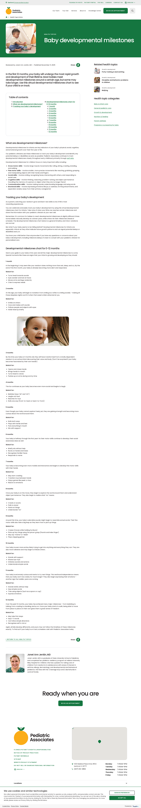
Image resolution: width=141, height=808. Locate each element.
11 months (52, 129)
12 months (53, 132)
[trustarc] (135, 806)
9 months (52, 125)
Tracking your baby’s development (27, 106)
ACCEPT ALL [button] (122, 798)
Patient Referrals (21, 756)
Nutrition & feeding (101, 117)
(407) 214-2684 (80, 769)
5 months (52, 115)
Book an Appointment (70, 703)
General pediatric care (102, 108)
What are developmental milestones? (28, 104)
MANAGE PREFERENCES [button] (122, 793)
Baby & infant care (101, 104)
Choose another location (21, 2)
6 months (52, 118)
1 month (52, 106)
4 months (52, 113)
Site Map (17, 759)
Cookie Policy (6, 806)
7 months (52, 120)
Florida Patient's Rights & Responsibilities (32, 750)
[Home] (6, 17)
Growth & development (108, 69)
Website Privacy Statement (25, 762)
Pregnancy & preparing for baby (106, 125)
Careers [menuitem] (109, 2)
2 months (52, 109)
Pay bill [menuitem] (101, 2)
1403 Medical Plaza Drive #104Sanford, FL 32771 (85, 765)
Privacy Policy (15, 806)
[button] (99, 742)
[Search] (132, 11)
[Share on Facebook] (78, 65)
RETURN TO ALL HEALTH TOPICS (19, 639)
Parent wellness (100, 121)
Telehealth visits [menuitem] (75, 2)
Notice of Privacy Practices (26, 753)
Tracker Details (24, 806)
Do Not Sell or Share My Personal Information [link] (34, 765)
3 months (52, 111)
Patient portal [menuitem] (90, 2)
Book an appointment (115, 11)
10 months (53, 127)
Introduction (18, 102)
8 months (52, 122)
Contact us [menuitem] (118, 2)
